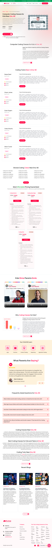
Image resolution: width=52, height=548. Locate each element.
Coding (30, 3)
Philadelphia (33, 542)
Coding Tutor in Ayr (37, 172)
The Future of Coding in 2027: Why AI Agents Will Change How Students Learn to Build (9, 489)
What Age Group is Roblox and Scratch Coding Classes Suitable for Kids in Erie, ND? (24, 404)
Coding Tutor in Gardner (23, 177)
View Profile (22, 86)
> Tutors (6, 11)
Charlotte (43, 526)
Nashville (42, 539)
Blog (20, 533)
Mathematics (37, 486)
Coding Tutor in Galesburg (8, 174)
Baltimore (48, 538)
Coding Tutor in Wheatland (39, 174)
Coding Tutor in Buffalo (22, 174)
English (33, 3)
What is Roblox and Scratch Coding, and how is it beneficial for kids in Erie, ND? (23, 399)
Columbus (38, 542)
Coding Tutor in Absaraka (8, 170)
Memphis (47, 534)
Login (40, 3)
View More (26, 182)
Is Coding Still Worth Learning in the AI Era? (24, 489)
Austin (37, 535)
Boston (32, 526)
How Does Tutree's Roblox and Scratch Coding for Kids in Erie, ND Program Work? (23, 409)
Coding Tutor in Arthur (22, 170)
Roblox (6, 97)
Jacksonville (38, 537)
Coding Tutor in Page (7, 172)
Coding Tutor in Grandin (7, 177)
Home (4, 11)
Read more (26, 513)
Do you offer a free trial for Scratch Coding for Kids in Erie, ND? (19, 415)
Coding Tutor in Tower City (39, 177)
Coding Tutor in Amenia (22, 172)
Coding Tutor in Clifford (22, 176)
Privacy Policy (22, 529)
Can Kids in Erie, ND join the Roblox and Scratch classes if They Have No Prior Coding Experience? (24, 420)
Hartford (32, 531)
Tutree (23, 454)
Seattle (42, 532)
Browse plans (47, 0)
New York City (32, 537)
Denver (42, 534)
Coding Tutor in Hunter (38, 170)
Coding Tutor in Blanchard (39, 176)
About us (21, 526)
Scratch (6, 79)
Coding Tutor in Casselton (8, 176)
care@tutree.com (8, 536)
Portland (47, 530)
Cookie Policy (22, 537)
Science (36, 3)
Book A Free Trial (45, 3)
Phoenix (32, 540)
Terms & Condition (23, 531)
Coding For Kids (6, 486)
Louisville (47, 536)
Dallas (37, 530)
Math (27, 3)
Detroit (47, 532)
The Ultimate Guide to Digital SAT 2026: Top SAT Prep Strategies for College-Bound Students (41, 489)
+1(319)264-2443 (8, 533)
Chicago (32, 529)
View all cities (22, 539)
